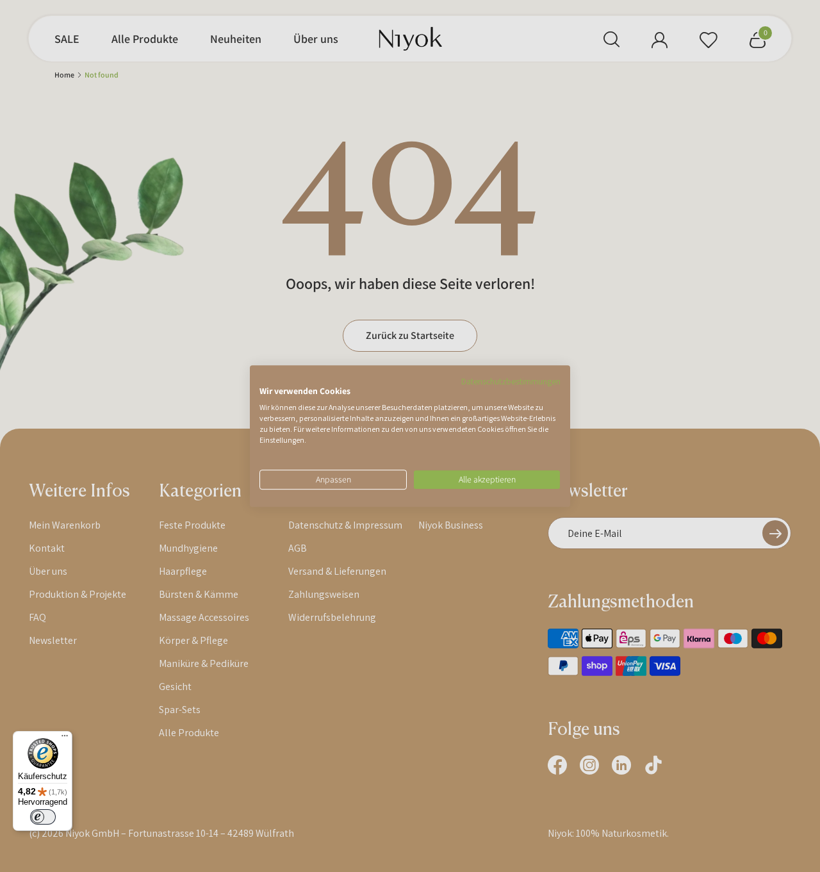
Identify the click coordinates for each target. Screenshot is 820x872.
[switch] (43, 817)
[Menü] (64, 738)
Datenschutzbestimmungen (511, 381)
